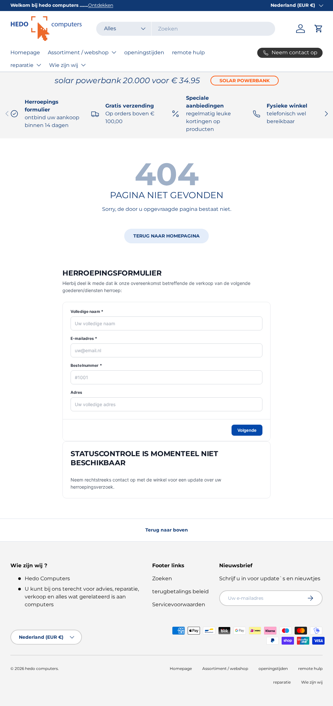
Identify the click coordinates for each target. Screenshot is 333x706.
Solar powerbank (245, 80)
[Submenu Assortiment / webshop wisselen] (114, 52)
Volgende (247, 430)
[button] (319, 28)
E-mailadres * (84, 338)
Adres (77, 392)
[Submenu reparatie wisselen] (39, 65)
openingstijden (144, 52)
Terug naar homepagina (166, 236)
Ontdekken (100, 5)
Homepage (25, 52)
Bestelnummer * (86, 365)
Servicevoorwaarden (178, 604)
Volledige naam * (87, 311)
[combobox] (185, 29)
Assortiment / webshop (78, 52)
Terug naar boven (166, 530)
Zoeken (162, 578)
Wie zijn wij (63, 65)
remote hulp (188, 52)
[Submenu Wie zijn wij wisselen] (83, 65)
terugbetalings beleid (180, 591)
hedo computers (41, 668)
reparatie (21, 65)
